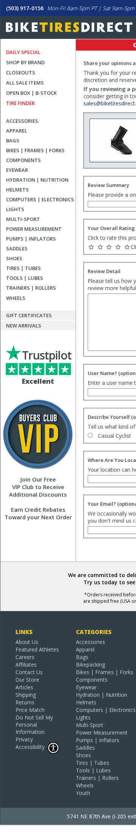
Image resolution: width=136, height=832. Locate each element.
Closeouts (20, 72)
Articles (24, 687)
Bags (12, 140)
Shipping (25, 694)
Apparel (16, 130)
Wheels (15, 298)
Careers (24, 657)
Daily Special (23, 52)
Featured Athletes (37, 649)
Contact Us (29, 672)
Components (23, 160)
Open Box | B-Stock (31, 93)
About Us (26, 641)
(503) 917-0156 (24, 8)
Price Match (30, 709)
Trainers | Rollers (31, 287)
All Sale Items (25, 82)
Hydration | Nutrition (37, 179)
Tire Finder (20, 103)
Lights (15, 209)
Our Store (27, 679)
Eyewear (17, 170)
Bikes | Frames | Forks (35, 150)
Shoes (14, 258)
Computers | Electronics (40, 199)
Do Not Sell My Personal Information (34, 724)
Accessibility (30, 746)
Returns (24, 702)
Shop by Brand (25, 62)
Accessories (22, 120)
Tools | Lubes (24, 278)
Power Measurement (34, 228)
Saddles (17, 248)
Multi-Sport (23, 219)
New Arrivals (23, 325)
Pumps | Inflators (31, 238)
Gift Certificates (29, 315)
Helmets (17, 189)
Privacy (24, 739)
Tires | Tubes (23, 268)
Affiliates (26, 664)
